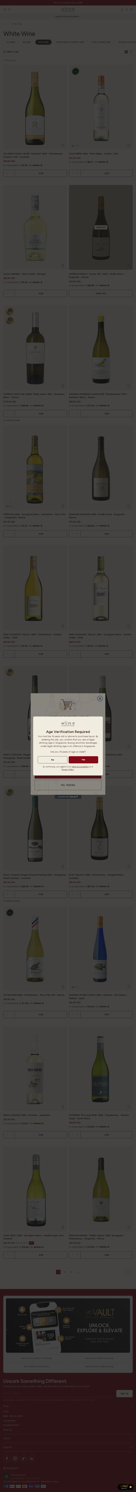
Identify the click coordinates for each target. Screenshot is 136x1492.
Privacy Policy (68, 769)
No (52, 759)
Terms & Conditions (80, 767)
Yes (83, 759)
